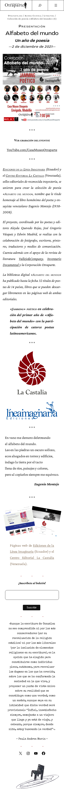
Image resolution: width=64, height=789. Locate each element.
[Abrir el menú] (56, 5)
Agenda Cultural (33, 15)
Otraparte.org (15, 15)
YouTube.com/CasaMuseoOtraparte (32, 150)
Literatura (49, 15)
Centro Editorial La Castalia (25, 175)
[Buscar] (40, 5)
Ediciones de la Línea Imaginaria (24, 169)
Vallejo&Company (31, 259)
